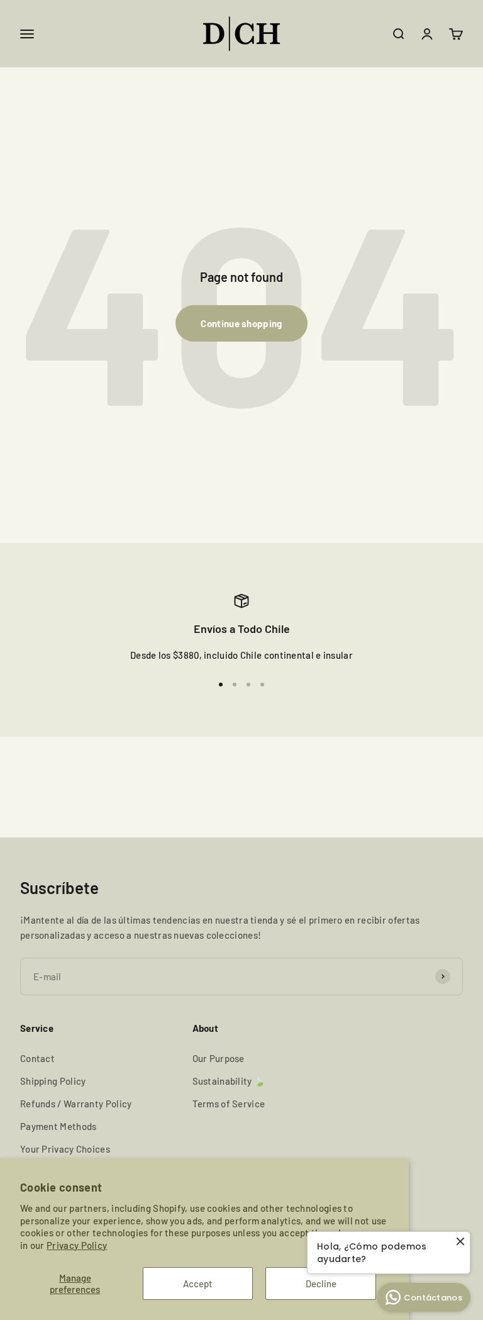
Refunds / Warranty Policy (76, 1103)
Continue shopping (241, 323)
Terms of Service (228, 1103)
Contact (37, 1058)
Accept (198, 1283)
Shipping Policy (53, 1081)
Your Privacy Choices (65, 1149)
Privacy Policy (77, 1245)
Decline (321, 1283)
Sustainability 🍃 (229, 1081)
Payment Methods (58, 1126)
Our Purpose (218, 1058)
